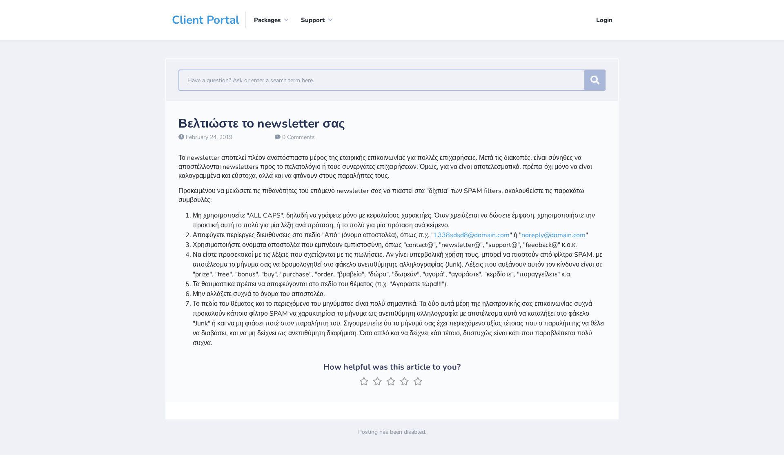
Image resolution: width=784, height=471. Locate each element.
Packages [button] (267, 20)
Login (604, 20)
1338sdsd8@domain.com (472, 235)
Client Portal (205, 20)
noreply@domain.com (553, 235)
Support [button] (313, 20)
